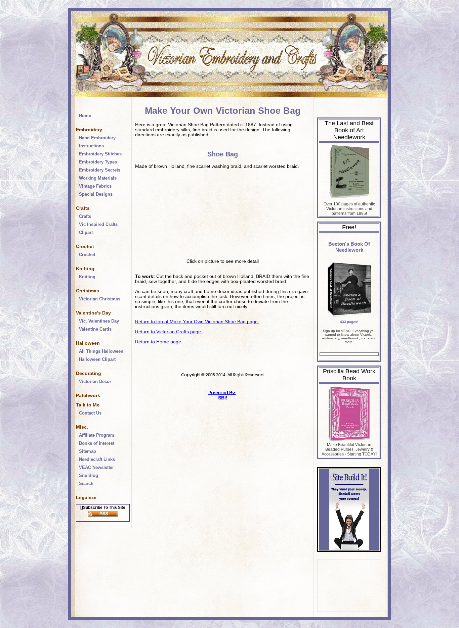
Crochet (87, 254)
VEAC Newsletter (96, 467)
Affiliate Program (96, 435)
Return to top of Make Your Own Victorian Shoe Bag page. (197, 321)
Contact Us (90, 413)
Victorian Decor (95, 381)
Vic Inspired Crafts (98, 224)
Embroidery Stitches (100, 153)
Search (86, 483)
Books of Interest (96, 443)
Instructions (91, 145)
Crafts (85, 216)
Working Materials (98, 178)
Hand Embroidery (97, 137)
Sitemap (87, 451)
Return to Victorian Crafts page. (168, 331)
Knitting (87, 276)
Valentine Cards (95, 329)
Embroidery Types (98, 161)
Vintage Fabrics (95, 186)
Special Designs (96, 194)
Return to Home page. (158, 341)
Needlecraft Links (97, 459)
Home (85, 115)
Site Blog (88, 475)
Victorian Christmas (99, 298)
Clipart (86, 232)
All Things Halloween (101, 351)
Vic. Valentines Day (99, 321)
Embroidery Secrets (99, 170)
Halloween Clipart (97, 359)
